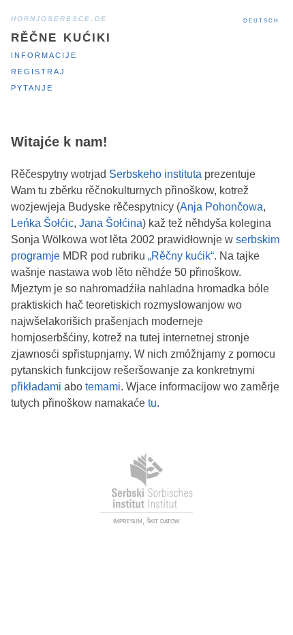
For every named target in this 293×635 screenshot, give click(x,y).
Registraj (38, 70)
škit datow (163, 520)
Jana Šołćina (110, 223)
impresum (127, 520)
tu (152, 403)
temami (103, 386)
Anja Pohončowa (221, 207)
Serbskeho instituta (155, 174)
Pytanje (32, 87)
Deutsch (261, 20)
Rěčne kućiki (61, 36)
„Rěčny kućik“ (181, 256)
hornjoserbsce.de (59, 17)
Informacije (44, 54)
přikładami (36, 386)
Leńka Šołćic (42, 223)
